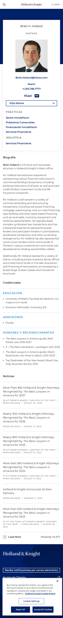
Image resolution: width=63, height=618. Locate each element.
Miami (31, 84)
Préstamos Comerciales (20, 122)
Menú (57, 4)
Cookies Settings (31, 601)
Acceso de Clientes (14, 577)
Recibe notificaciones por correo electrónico (31, 570)
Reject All (20, 609)
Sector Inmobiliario (17, 117)
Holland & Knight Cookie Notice (40, 593)
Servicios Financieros (18, 132)
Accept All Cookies (43, 609)
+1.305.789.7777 (31, 89)
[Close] (57, 581)
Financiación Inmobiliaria (21, 127)
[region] (32, 597)
